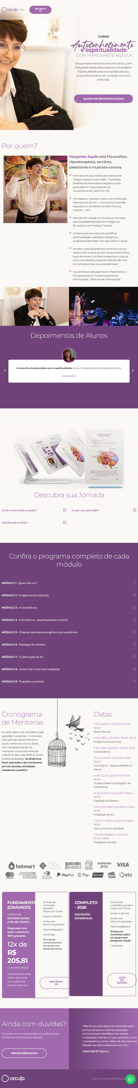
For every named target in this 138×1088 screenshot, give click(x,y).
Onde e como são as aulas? (19, 510)
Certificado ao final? (15, 522)
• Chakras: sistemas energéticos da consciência (40, 632)
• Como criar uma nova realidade (31, 669)
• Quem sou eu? (19, 583)
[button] (5, 370)
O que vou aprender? (85, 510)
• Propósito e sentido (23, 681)
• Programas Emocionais (25, 595)
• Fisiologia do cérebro (23, 644)
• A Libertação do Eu (22, 656)
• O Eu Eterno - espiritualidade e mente (35, 620)
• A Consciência (19, 607)
